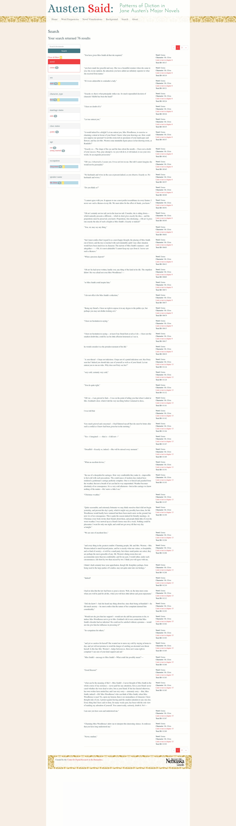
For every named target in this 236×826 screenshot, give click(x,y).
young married (55, 150)
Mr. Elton (53, 182)
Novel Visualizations (92, 19)
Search (125, 19)
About (135, 19)
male (52, 83)
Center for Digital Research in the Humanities (84, 759)
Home (55, 19)
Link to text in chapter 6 (164, 60)
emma (52, 67)
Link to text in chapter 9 (164, 274)
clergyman (54, 166)
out (51, 147)
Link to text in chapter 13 (164, 364)
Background (112, 19)
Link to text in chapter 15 (164, 608)
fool (51, 99)
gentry (52, 131)
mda (51, 115)
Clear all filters (54, 57)
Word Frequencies (70, 19)
